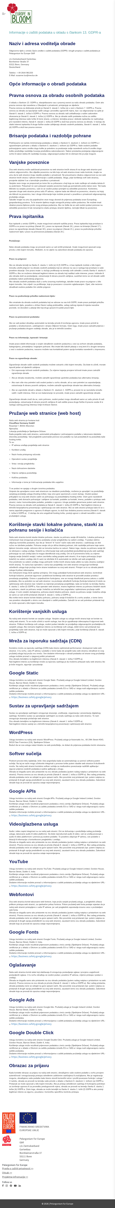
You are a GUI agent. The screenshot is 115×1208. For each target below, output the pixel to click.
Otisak (5, 1172)
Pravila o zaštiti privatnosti (16, 1168)
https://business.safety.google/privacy (31, 697)
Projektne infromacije (13, 1176)
